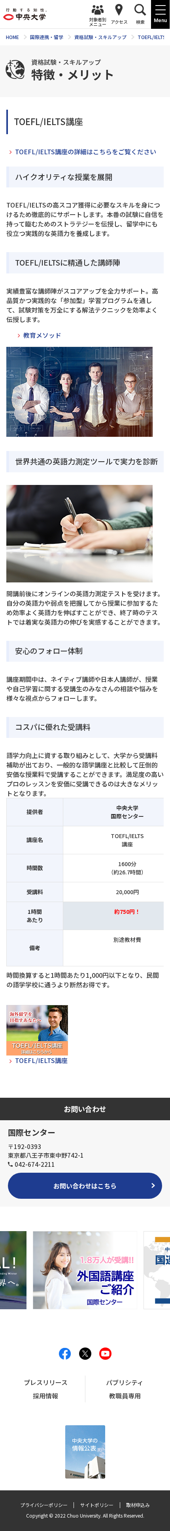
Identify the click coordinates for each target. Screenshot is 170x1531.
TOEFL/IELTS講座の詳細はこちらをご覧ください (85, 151)
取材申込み (138, 1504)
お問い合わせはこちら (85, 1185)
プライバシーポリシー (44, 1504)
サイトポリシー (96, 1504)
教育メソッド (42, 335)
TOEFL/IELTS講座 (41, 1060)
